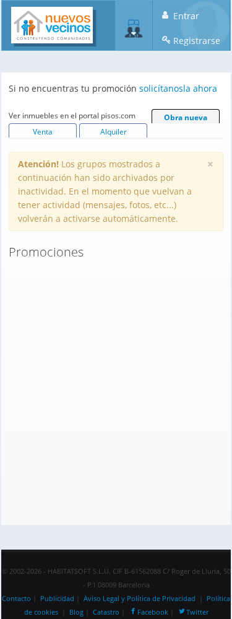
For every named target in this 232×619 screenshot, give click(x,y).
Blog (76, 612)
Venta (43, 131)
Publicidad (57, 598)
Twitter (197, 612)
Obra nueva (185, 117)
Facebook (152, 612)
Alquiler (113, 131)
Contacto (16, 598)
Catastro (106, 612)
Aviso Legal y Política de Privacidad (139, 598)
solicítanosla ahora (178, 88)
